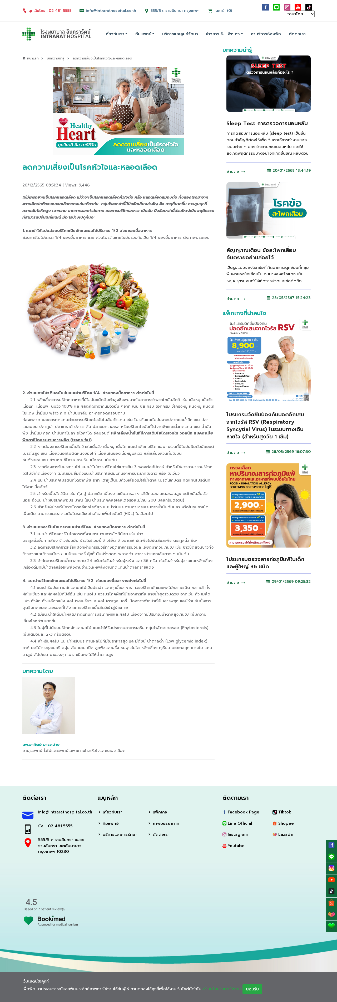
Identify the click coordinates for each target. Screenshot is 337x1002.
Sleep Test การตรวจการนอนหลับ (267, 123)
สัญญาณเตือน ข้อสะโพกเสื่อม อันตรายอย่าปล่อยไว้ (261, 253)
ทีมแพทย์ (143, 34)
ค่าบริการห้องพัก (266, 34)
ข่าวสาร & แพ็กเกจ (223, 34)
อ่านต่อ (233, 171)
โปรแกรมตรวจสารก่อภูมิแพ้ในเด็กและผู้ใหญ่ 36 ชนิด (265, 562)
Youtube (235, 846)
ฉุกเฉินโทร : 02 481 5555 (50, 10)
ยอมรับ (252, 989)
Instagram (237, 834)
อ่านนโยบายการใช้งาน (222, 989)
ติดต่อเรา (297, 34)
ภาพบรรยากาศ (165, 823)
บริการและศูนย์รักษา (180, 34)
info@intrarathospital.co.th (64, 812)
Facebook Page (242, 812)
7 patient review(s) (52, 909)
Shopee (285, 823)
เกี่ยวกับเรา (114, 34)
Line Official (239, 823)
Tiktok (284, 812)
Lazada (285, 834)
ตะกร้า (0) (223, 10)
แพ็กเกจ (159, 812)
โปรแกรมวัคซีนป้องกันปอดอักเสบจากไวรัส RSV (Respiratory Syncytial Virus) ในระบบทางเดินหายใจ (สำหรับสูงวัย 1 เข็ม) (265, 425)
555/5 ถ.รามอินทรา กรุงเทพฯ (175, 10)
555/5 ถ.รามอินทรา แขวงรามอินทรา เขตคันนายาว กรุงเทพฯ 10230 (61, 845)
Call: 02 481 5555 (55, 826)
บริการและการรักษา (119, 834)
